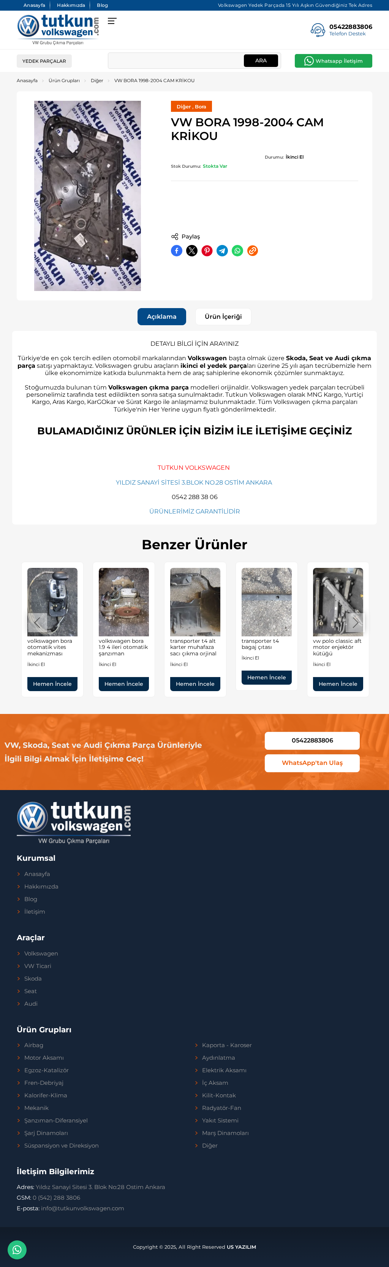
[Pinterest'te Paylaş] (207, 250)
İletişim (34, 911)
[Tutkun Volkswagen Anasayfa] (58, 30)
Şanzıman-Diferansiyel (56, 1120)
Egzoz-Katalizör (46, 1070)
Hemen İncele (52, 683)
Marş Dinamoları (225, 1133)
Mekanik (36, 1108)
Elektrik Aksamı (224, 1070)
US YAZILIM (241, 1247)
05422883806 (312, 740)
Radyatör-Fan (221, 1108)
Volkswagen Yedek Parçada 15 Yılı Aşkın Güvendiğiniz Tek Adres (295, 5)
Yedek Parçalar (44, 61)
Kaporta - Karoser (227, 1045)
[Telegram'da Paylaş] (222, 250)
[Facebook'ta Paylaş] (176, 250)
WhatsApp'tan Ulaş (312, 762)
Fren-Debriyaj (43, 1082)
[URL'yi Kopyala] (252, 250)
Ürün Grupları (64, 80)
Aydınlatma (218, 1057)
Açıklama (162, 316)
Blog (102, 5)
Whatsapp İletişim (339, 61)
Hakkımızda (71, 5)
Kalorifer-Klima (45, 1095)
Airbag (33, 1045)
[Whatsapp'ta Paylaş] (237, 250)
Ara (261, 60)
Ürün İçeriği (223, 316)
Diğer (97, 80)
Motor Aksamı (44, 1057)
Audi (31, 1003)
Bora (200, 106)
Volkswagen (41, 953)
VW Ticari (37, 966)
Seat (30, 991)
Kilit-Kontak (219, 1095)
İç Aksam (215, 1082)
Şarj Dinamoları (46, 1133)
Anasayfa (34, 5)
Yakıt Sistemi (220, 1120)
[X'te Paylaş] (192, 250)
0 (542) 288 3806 (48, 1197)
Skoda (33, 978)
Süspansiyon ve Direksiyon (61, 1145)
